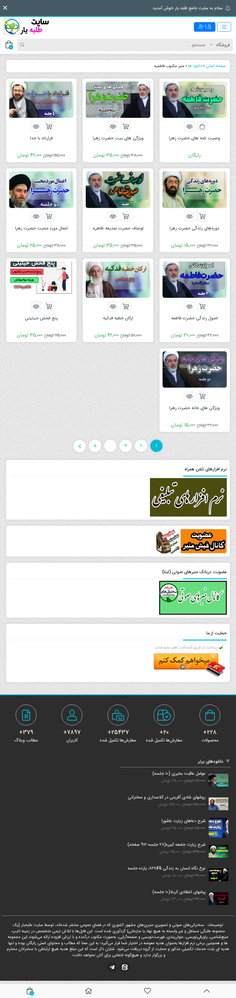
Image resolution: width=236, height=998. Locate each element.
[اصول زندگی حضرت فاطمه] (195, 279)
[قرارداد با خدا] (41, 99)
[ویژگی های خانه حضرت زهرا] (195, 369)
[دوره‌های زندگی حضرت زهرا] (195, 189)
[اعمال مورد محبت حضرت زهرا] (41, 189)
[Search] (23, 45)
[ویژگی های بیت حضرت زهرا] (118, 99)
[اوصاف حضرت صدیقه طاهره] (118, 189)
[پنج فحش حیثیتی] (41, 279)
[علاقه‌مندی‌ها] (147, 991)
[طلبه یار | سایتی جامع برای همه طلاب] (26, 27)
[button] (5, 8)
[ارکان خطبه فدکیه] (118, 279)
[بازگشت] (207, 991)
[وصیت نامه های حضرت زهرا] (195, 99)
